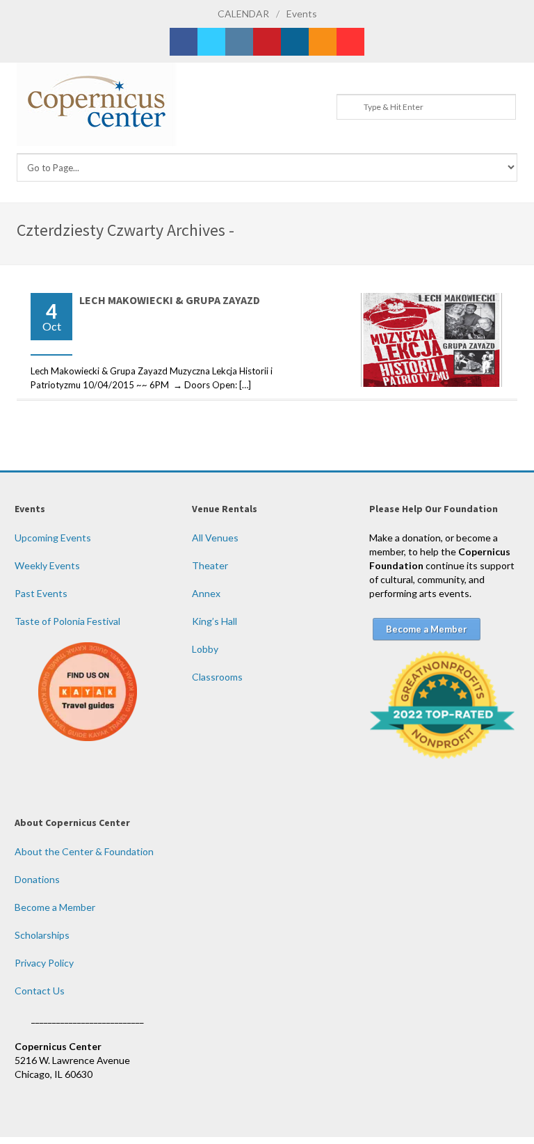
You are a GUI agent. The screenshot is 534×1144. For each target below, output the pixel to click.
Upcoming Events (53, 537)
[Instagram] (239, 42)
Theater (210, 565)
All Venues (215, 537)
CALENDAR (243, 13)
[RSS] (323, 42)
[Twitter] (211, 42)
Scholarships (42, 935)
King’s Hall (214, 621)
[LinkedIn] (295, 42)
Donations (37, 879)
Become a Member (55, 907)
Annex (206, 593)
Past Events (41, 593)
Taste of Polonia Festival (67, 621)
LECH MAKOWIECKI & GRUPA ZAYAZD (169, 300)
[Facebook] (183, 42)
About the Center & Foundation (84, 851)
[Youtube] (350, 42)
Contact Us (40, 990)
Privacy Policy (44, 963)
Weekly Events (47, 565)
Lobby (205, 649)
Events (301, 13)
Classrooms (217, 677)
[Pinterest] (267, 42)
